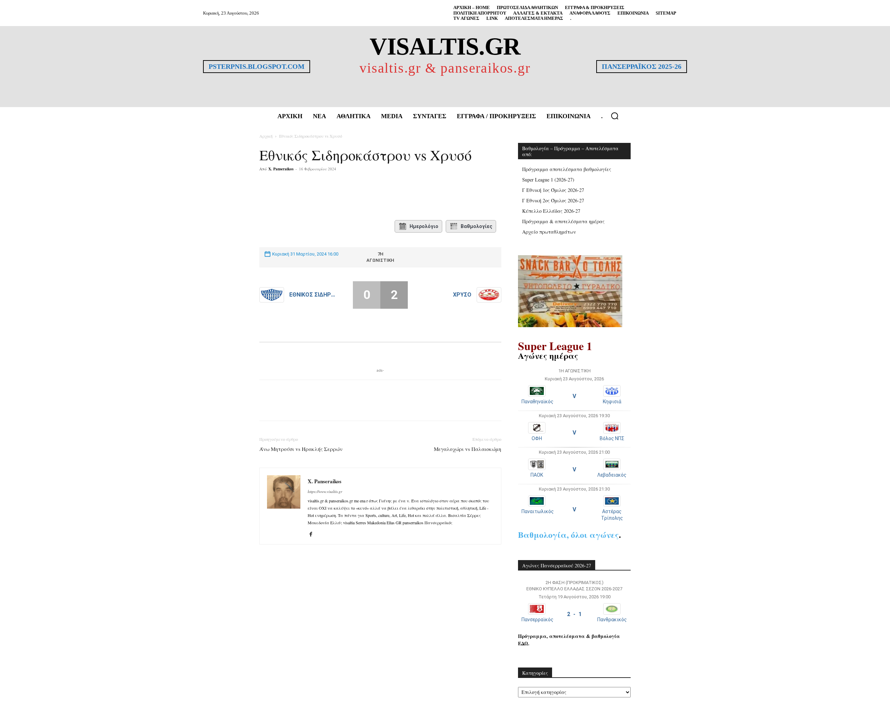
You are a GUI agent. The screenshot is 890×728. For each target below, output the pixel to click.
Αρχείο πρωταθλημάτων (549, 231)
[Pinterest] (343, 197)
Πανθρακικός (612, 619)
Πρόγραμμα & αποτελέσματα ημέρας (563, 221)
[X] (327, 197)
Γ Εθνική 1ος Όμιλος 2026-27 (553, 190)
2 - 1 (574, 614)
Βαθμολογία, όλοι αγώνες (568, 534)
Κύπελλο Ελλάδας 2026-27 (551, 211)
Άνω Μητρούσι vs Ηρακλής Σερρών (300, 448)
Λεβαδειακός (611, 475)
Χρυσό (462, 294)
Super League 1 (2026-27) (548, 179)
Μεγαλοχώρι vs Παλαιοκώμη (467, 448)
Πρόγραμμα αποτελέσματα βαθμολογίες (566, 169)
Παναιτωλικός (537, 511)
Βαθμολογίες (476, 226)
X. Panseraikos (280, 169)
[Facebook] (311, 197)
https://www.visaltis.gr (325, 491)
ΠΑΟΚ (537, 475)
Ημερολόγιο (424, 226)
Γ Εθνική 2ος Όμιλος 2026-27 (553, 200)
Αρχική (266, 136)
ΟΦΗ (537, 438)
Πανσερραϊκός (537, 619)
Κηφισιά (612, 401)
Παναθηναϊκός (537, 401)
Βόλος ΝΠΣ (612, 438)
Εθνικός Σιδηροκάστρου (313, 294)
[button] (614, 115)
